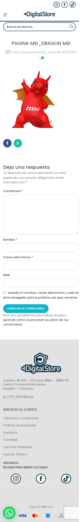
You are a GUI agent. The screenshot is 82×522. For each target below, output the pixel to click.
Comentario (13, 191)
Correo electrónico (18, 257)
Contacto (10, 433)
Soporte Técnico (15, 454)
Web (6, 275)
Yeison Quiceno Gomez (28, 52)
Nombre (10, 239)
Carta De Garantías (17, 447)
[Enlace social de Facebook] (7, 143)
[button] (9, 513)
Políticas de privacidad (19, 425)
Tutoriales (10, 440)
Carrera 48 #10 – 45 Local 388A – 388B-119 (36, 380)
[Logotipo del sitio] (39, 14)
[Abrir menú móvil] (5, 14)
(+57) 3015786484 (20, 397)
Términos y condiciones (20, 418)
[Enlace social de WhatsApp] (18, 143)
